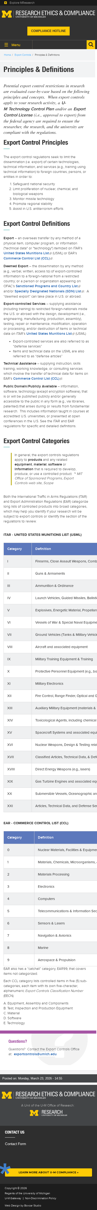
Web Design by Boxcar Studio (23, 1205)
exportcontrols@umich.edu (35, 1054)
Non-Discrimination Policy (40, 1198)
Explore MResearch (22, 3)
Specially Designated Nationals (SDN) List (49, 291)
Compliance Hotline (48, 31)
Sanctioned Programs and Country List (48, 286)
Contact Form (15, 1144)
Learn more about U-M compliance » (48, 1172)
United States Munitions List (28, 253)
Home (7, 54)
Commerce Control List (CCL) (28, 258)
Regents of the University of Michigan (27, 1193)
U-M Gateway (13, 1198)
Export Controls (23, 54)
